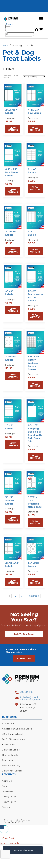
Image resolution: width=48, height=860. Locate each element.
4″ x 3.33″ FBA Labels (34, 111)
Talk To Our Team (24, 634)
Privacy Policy (9, 796)
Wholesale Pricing (11, 765)
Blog (4, 786)
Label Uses (7, 791)
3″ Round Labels (10, 358)
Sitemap (6, 807)
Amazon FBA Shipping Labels (17, 728)
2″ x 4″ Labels (32, 171)
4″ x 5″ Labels (9, 293)
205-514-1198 (26, 692)
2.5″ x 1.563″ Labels (12, 564)
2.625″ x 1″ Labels (11, 111)
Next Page (33, 596)
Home (6, 45)
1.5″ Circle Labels (33, 564)
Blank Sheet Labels (12, 770)
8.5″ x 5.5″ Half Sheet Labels (11, 172)
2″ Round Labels (10, 233)
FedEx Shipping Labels (13, 739)
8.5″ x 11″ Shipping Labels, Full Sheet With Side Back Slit (35, 433)
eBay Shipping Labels (13, 734)
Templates (7, 760)
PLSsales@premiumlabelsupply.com (30, 698)
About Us (7, 781)
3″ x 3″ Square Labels (9, 500)
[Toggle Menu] (41, 18)
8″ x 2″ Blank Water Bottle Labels (35, 296)
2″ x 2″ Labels (9, 427)
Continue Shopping (23, 850)
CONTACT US (24, 658)
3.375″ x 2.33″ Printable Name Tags (35, 502)
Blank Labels (8, 744)
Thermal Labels (10, 755)
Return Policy (9, 802)
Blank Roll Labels (10, 749)
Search (9, 24)
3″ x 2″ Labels (32, 233)
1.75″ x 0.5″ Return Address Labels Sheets (34, 363)
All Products (8, 723)
